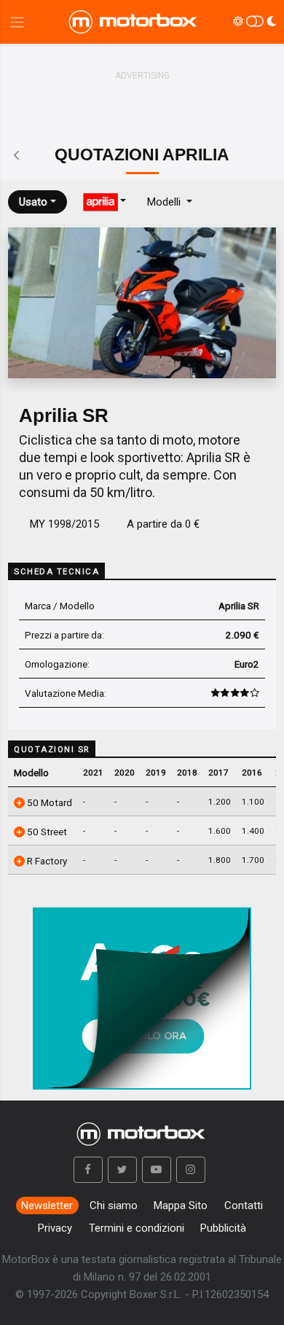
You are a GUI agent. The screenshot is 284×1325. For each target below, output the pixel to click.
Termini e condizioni (136, 1228)
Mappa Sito (181, 1205)
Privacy (55, 1228)
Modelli (165, 201)
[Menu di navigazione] (17, 22)
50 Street (46, 831)
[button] (88, 1170)
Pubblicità (223, 1228)
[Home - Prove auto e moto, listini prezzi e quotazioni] (134, 22)
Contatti (243, 1205)
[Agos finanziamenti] (142, 992)
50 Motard (48, 802)
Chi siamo (114, 1205)
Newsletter (47, 1205)
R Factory (46, 861)
